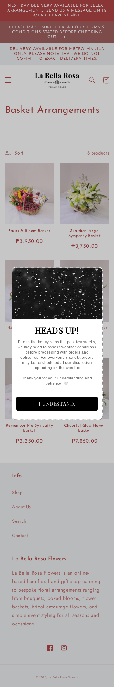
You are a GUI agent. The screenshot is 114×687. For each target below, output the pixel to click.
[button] (19, 274)
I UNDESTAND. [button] (57, 403)
